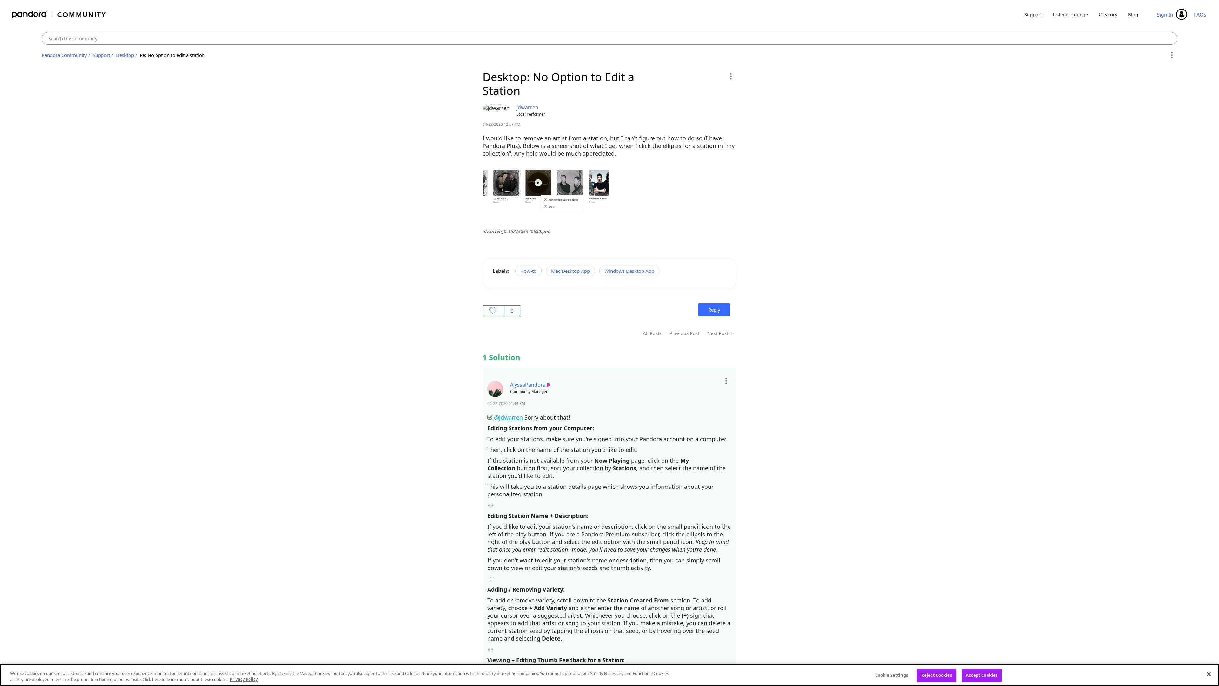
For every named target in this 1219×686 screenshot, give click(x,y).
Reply (714, 309)
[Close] (1209, 674)
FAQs (1200, 14)
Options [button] (1171, 55)
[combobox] (610, 38)
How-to (528, 271)
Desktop (125, 55)
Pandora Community (59, 14)
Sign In (1165, 14)
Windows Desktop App (629, 271)
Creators (1108, 14)
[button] (730, 76)
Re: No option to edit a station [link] (172, 55)
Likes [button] (493, 311)
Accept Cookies (981, 675)
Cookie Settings (891, 675)
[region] (609, 675)
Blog (1133, 14)
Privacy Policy (244, 679)
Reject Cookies (936, 675)
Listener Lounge (1070, 14)
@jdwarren (508, 417)
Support (1033, 14)
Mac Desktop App (570, 271)
